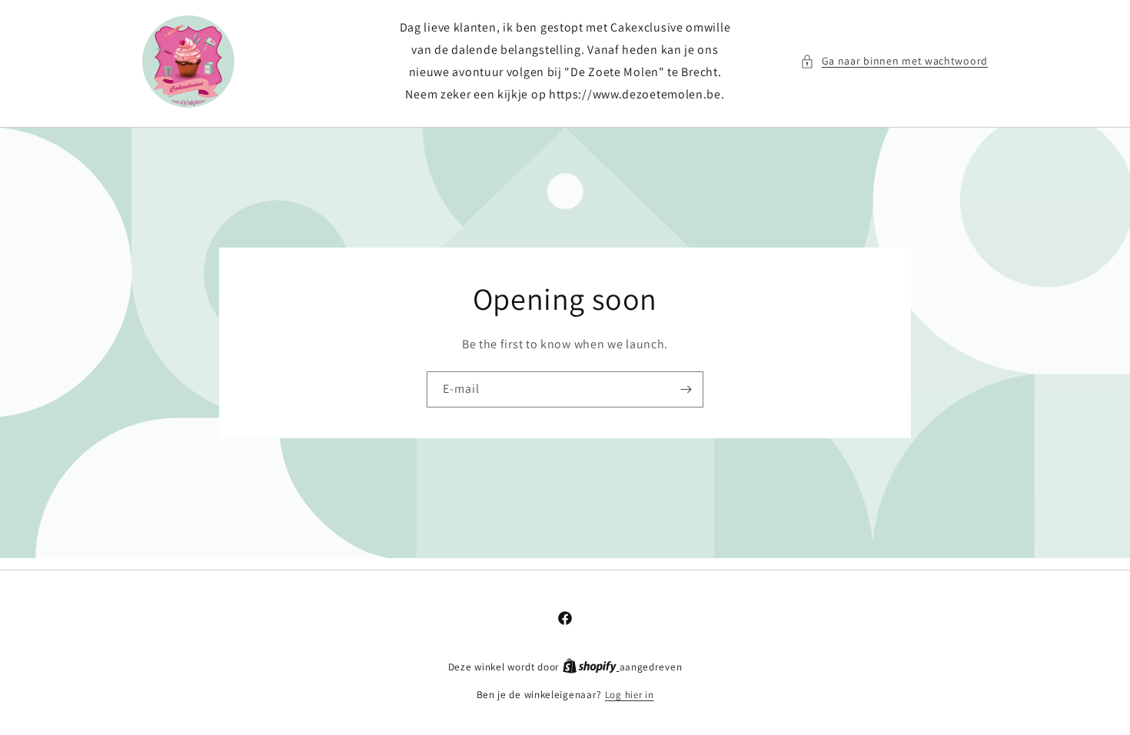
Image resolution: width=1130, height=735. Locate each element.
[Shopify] (591, 666)
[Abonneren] (686, 389)
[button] (894, 61)
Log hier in (629, 694)
